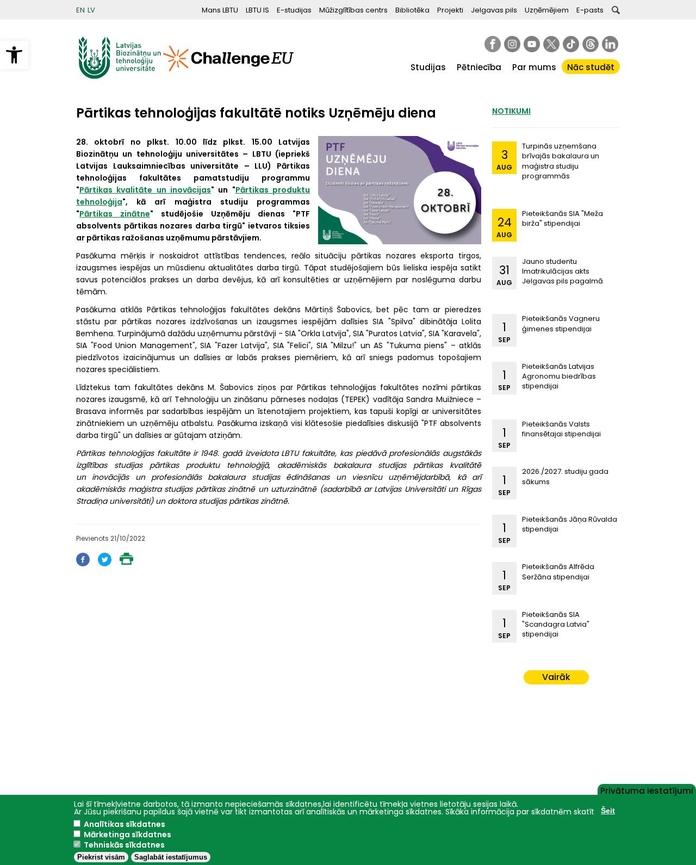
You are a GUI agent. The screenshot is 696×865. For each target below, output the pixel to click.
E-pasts (590, 10)
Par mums (534, 67)
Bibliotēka (412, 10)
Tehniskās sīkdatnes (124, 844)
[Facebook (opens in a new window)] (83, 563)
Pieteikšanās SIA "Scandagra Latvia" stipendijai (555, 624)
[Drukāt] (126, 561)
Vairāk (556, 677)
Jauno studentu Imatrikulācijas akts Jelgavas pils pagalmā (562, 271)
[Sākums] (119, 76)
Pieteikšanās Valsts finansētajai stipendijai (561, 429)
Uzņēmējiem (547, 10)
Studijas (428, 67)
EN (80, 10)
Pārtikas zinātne (114, 213)
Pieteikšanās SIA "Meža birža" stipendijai (562, 218)
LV (91, 10)
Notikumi (511, 111)
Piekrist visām (101, 857)
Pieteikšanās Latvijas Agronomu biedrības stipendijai (559, 376)
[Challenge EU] (228, 76)
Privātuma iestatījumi (646, 790)
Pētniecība (479, 67)
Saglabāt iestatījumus (170, 857)
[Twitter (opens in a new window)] (104, 563)
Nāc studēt (590, 67)
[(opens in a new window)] (492, 44)
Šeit (608, 810)
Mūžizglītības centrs (353, 10)
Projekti (450, 10)
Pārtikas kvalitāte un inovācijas (145, 189)
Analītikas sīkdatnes (124, 824)
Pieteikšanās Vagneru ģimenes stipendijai (561, 323)
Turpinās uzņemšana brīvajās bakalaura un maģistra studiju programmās (560, 161)
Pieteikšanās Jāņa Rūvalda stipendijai (569, 524)
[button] (14, 55)
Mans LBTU (220, 10)
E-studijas (294, 10)
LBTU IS (257, 10)
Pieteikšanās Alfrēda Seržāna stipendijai (558, 571)
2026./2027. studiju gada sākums (565, 476)
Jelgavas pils (494, 10)
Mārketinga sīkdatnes (127, 834)
